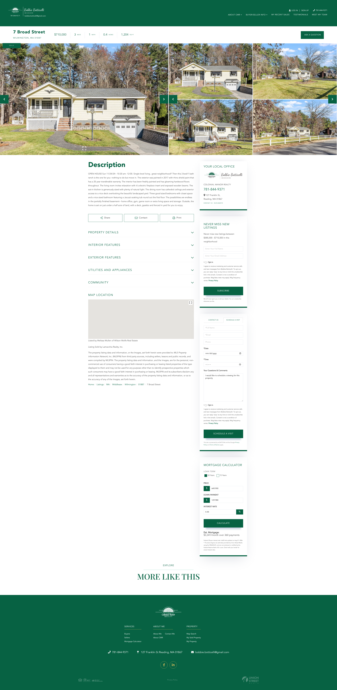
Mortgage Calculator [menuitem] (132, 642)
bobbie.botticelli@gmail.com (212, 652)
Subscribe (223, 291)
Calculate (223, 523)
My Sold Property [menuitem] (194, 638)
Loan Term (209, 472)
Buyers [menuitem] (127, 634)
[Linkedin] (173, 665)
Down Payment (211, 495)
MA (108, 385)
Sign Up (305, 11)
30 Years (211, 475)
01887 (141, 385)
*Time (206, 360)
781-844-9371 (321, 10)
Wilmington (130, 385)
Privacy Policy (213, 280)
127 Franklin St (161, 652)
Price (206, 483)
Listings (100, 385)
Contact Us (208, 203)
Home (91, 385)
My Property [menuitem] (192, 642)
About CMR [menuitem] (234, 15)
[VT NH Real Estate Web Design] (250, 680)
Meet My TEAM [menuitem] (319, 15)
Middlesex (117, 385)
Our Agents (218, 203)
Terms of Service (215, 445)
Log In (294, 11)
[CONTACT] (312, 35)
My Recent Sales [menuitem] (280, 15)
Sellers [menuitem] (127, 638)
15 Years (223, 475)
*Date (206, 349)
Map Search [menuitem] (191, 634)
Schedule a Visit (233, 320)
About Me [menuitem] (157, 634)
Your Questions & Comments (215, 371)
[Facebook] (164, 665)
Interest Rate (210, 507)
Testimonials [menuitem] (300, 15)
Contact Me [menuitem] (170, 634)
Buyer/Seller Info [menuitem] (256, 15)
